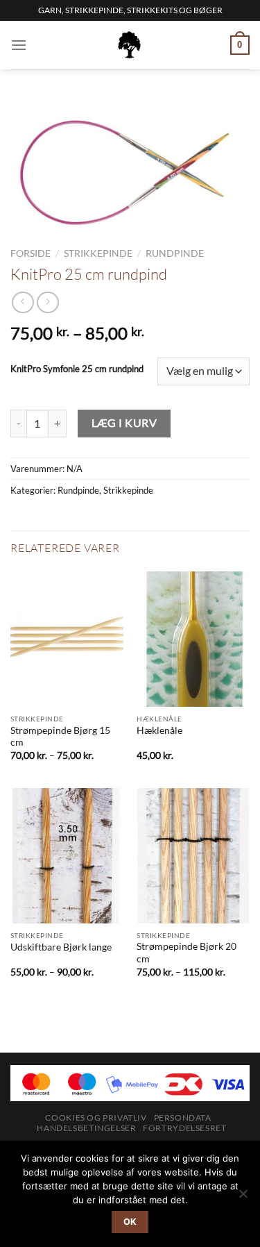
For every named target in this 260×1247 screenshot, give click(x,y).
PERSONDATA (182, 1117)
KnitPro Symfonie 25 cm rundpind (77, 369)
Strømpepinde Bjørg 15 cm (60, 736)
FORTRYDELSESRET (184, 1128)
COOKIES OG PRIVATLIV (95, 1117)
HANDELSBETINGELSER (86, 1128)
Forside (30, 253)
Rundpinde (175, 253)
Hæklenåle (159, 730)
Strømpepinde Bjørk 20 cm (186, 952)
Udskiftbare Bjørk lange (61, 947)
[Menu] (18, 45)
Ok (130, 1221)
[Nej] (243, 1198)
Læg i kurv (124, 423)
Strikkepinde (98, 253)
